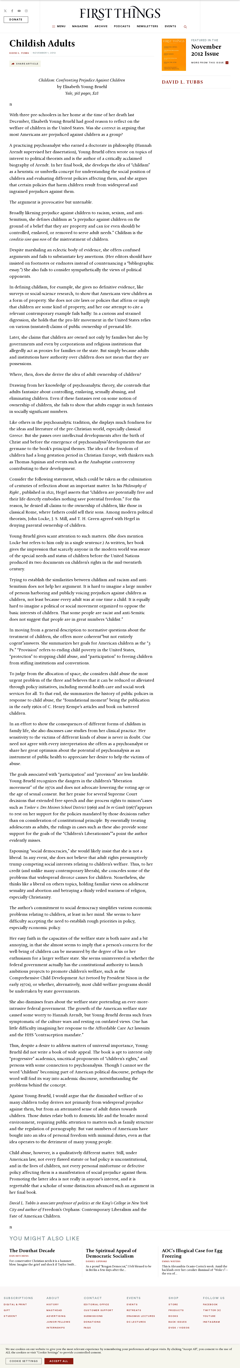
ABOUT (52, 1298)
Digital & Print (15, 1304)
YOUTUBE (209, 1316)
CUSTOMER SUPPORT (98, 1310)
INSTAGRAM (211, 1322)
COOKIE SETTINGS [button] (24, 1361)
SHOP (174, 1298)
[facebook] (12, 10)
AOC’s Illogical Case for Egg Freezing (192, 1253)
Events (170, 26)
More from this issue (207, 62)
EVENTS (134, 1298)
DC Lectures (136, 1322)
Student (10, 1316)
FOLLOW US (214, 1298)
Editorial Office (96, 1304)
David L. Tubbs (19, 53)
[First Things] (120, 13)
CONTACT (93, 1298)
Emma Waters (171, 1261)
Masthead (54, 1310)
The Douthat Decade (32, 1250)
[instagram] (26, 10)
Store (173, 1304)
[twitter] (5, 10)
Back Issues (178, 1322)
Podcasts (122, 26)
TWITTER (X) (212, 1310)
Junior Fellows (58, 1322)
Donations (92, 1322)
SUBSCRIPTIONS (18, 1298)
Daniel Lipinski (96, 1261)
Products (176, 1310)
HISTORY (52, 1304)
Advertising (56, 1316)
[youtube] (19, 10)
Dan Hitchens (19, 1255)
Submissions (93, 1316)
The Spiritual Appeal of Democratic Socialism (111, 1253)
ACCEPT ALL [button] (59, 1361)
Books (173, 1316)
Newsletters (147, 26)
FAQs (87, 1328)
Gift (7, 1310)
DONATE (15, 19)
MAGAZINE (80, 26)
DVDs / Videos (179, 1328)
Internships (55, 1328)
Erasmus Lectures (141, 1316)
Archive (101, 26)
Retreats (134, 1310)
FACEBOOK (210, 1304)
